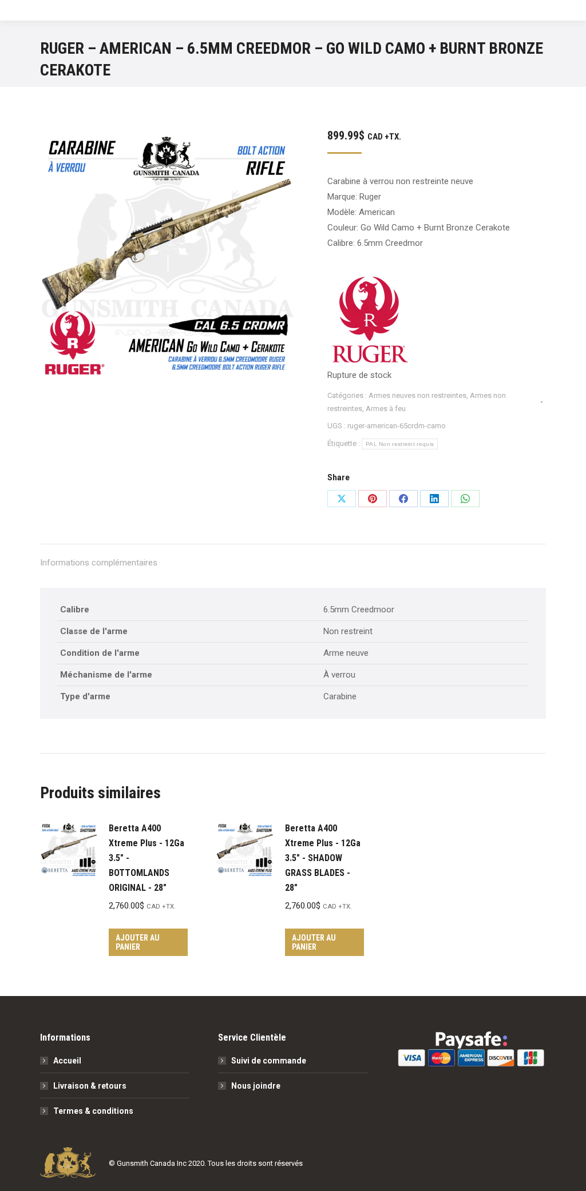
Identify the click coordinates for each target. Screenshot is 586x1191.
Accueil (67, 1060)
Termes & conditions (93, 1111)
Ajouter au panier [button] (138, 942)
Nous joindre (255, 1085)
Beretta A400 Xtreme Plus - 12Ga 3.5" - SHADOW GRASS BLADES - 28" (323, 858)
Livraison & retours (89, 1085)
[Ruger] (370, 322)
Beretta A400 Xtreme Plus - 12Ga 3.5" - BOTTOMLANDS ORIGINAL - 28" (146, 858)
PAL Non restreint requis (400, 444)
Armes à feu (386, 408)
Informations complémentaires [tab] (98, 562)
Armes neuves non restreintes (417, 395)
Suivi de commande (268, 1060)
